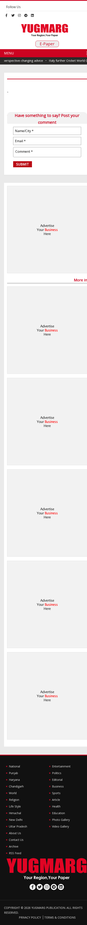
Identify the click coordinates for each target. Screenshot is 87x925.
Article (56, 800)
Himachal (15, 813)
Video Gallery (60, 826)
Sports (56, 793)
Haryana (14, 780)
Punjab (13, 773)
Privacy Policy (30, 917)
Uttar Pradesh (18, 826)
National (14, 766)
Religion (14, 800)
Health (56, 806)
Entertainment (61, 766)
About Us (15, 833)
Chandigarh (16, 786)
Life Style (15, 806)
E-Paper (47, 44)
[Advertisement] (43, 229)
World (13, 793)
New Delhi (15, 820)
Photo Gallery (61, 820)
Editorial (57, 780)
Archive (13, 846)
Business (58, 786)
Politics (56, 773)
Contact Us (16, 840)
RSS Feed (15, 853)
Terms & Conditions (60, 917)
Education (58, 813)
